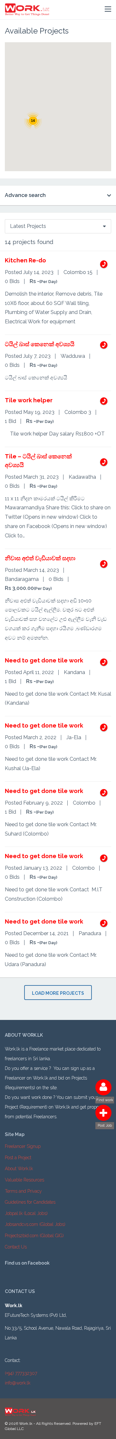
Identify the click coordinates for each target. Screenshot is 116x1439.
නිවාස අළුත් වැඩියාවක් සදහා (40, 558)
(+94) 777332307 (21, 1373)
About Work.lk (19, 1168)
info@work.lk (17, 1382)
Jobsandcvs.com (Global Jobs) (35, 1224)
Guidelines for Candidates (30, 1202)
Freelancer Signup (23, 1146)
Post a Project (18, 1157)
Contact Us (16, 1246)
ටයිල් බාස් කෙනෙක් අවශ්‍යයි (39, 344)
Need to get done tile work (44, 660)
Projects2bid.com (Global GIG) (34, 1235)
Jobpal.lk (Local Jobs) (26, 1213)
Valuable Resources (24, 1179)
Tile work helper (29, 400)
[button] (108, 9)
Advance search (25, 195)
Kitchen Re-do (25, 260)
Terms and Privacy (23, 1191)
